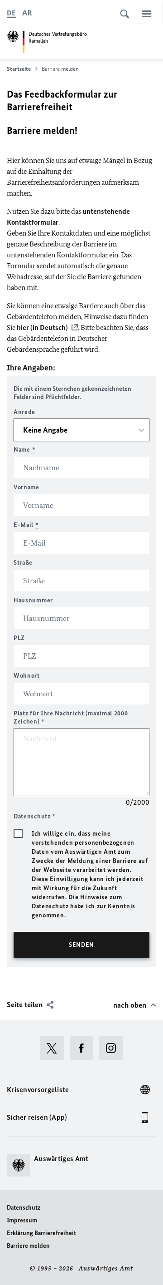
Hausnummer (33, 600)
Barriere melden (28, 1246)
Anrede (24, 412)
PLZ (19, 638)
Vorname (26, 487)
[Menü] (146, 14)
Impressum (22, 1220)
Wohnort (27, 675)
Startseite (19, 68)
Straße (23, 562)
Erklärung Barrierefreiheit (41, 1233)
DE (11, 13)
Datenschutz (23, 1207)
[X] (55, 1048)
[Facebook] (84, 1048)
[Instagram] (114, 1048)
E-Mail (26, 525)
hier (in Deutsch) (42, 327)
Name (24, 449)
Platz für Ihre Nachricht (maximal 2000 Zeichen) (71, 717)
